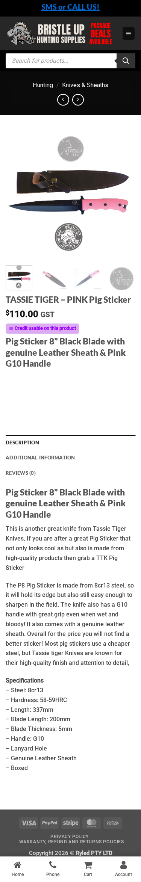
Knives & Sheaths (85, 85)
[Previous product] (78, 100)
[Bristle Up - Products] (61, 33)
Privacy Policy (69, 836)
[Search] (126, 60)
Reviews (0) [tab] (21, 473)
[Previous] (17, 195)
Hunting (43, 85)
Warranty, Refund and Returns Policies (71, 841)
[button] (129, 33)
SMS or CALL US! (70, 6)
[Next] (123, 195)
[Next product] (63, 100)
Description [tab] (22, 442)
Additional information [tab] (40, 458)
